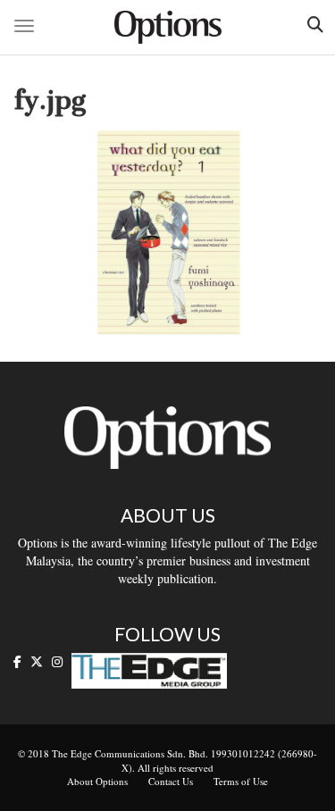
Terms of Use (241, 781)
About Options (97, 781)
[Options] (168, 27)
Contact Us (170, 781)
